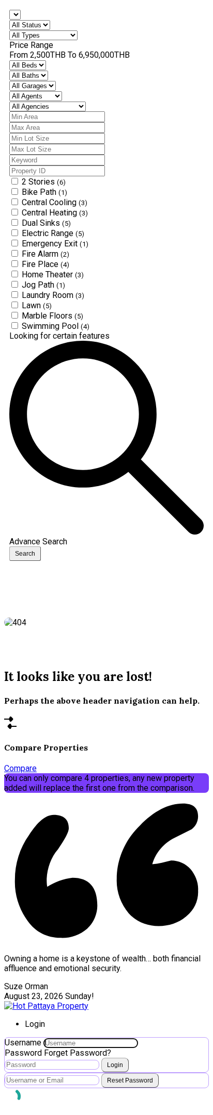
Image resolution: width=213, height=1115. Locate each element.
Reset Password (130, 1080)
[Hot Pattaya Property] (46, 1006)
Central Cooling (54, 202)
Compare (20, 768)
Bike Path (44, 192)
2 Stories (44, 182)
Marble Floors (52, 316)
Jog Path (43, 285)
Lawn (37, 305)
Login (115, 1065)
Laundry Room (53, 295)
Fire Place (45, 264)
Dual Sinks (46, 223)
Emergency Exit (55, 243)
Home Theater (53, 274)
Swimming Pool (55, 326)
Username (23, 1042)
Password (23, 1053)
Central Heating (55, 213)
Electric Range (53, 233)
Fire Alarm (45, 254)
